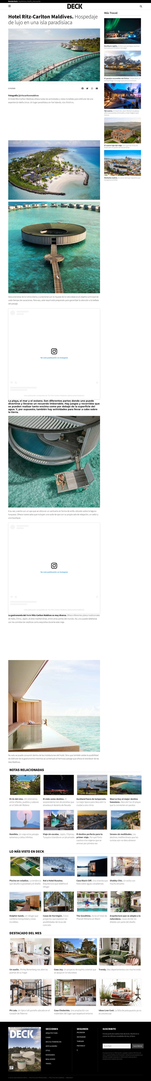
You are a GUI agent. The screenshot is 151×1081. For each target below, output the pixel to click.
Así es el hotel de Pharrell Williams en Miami (91, 917)
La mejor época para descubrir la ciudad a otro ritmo (91, 802)
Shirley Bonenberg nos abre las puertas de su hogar (28, 971)
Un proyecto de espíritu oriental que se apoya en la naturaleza (75, 971)
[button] (141, 6)
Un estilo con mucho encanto (122, 882)
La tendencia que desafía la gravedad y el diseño (25, 882)
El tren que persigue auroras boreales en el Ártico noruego (121, 47)
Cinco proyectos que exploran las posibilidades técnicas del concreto (55, 920)
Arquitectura (52, 1033)
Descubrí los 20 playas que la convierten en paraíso (125, 802)
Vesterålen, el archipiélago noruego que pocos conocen (122, 79)
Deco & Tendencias (53, 1042)
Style (48, 1050)
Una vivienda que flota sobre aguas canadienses (92, 882)
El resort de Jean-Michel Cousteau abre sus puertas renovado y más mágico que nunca (121, 113)
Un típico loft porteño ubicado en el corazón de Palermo (29, 1012)
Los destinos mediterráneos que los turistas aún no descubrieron (124, 837)
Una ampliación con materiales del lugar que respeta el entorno (73, 1012)
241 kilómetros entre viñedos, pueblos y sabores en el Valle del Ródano (24, 802)
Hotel (28, 615)
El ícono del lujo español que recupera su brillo (122, 179)
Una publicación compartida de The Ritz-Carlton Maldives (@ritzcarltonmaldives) (54, 395)
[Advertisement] (54, 123)
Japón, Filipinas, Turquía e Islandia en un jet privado (58, 836)
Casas (48, 1037)
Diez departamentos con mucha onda (120, 969)
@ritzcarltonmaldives (29, 95)
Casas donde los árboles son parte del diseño (125, 919)
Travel (48, 1063)
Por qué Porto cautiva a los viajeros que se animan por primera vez (89, 839)
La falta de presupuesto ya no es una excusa (120, 1012)
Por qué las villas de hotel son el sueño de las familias (121, 146)
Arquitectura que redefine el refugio (55, 883)
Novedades (50, 1055)
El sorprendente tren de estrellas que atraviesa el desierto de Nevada (58, 802)
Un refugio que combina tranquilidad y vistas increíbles (23, 919)
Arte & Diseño (51, 1046)
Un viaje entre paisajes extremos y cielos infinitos (24, 836)
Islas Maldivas (67, 102)
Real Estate (50, 1059)
